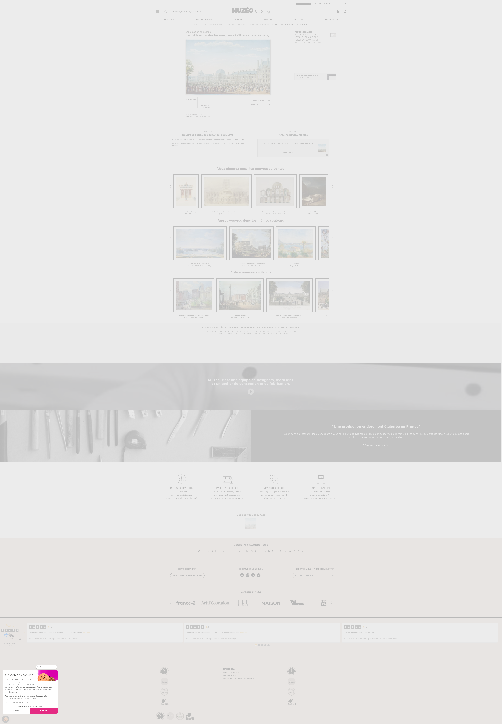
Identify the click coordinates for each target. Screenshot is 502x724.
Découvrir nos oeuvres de (288, 148)
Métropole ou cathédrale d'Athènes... (275, 213)
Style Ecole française (235, 25)
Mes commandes (231, 672)
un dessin (190, 140)
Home (195, 25)
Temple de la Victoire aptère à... (186, 213)
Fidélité (314, 213)
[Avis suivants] (500, 633)
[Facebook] (243, 577)
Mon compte (229, 675)
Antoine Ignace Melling (258, 25)
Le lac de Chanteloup (200, 265)
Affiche (238, 19)
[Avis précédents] (24, 633)
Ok (332, 575)
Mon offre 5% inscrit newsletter (238, 678)
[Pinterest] (253, 577)
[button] (5, 719)
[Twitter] (259, 577)
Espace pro (303, 4)
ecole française (237, 140)
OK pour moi (44, 711)
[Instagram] (248, 577)
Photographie (204, 19)
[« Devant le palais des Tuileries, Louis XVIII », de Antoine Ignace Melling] (250, 523)
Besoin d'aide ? (323, 4)
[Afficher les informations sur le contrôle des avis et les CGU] (20, 639)
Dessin (268, 19)
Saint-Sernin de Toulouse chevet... (226, 213)
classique (209, 140)
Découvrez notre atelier (376, 445)
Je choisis (16, 711)
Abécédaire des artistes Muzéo (251, 545)
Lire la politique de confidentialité (16, 702)
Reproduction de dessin (211, 25)
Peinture (169, 19)
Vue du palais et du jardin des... (289, 316)
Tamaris (296, 265)
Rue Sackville (240, 316)
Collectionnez (258, 101)
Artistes (298, 19)
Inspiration (331, 19)
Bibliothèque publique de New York (194, 316)
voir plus (86, 633)
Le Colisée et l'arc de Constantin (251, 265)
